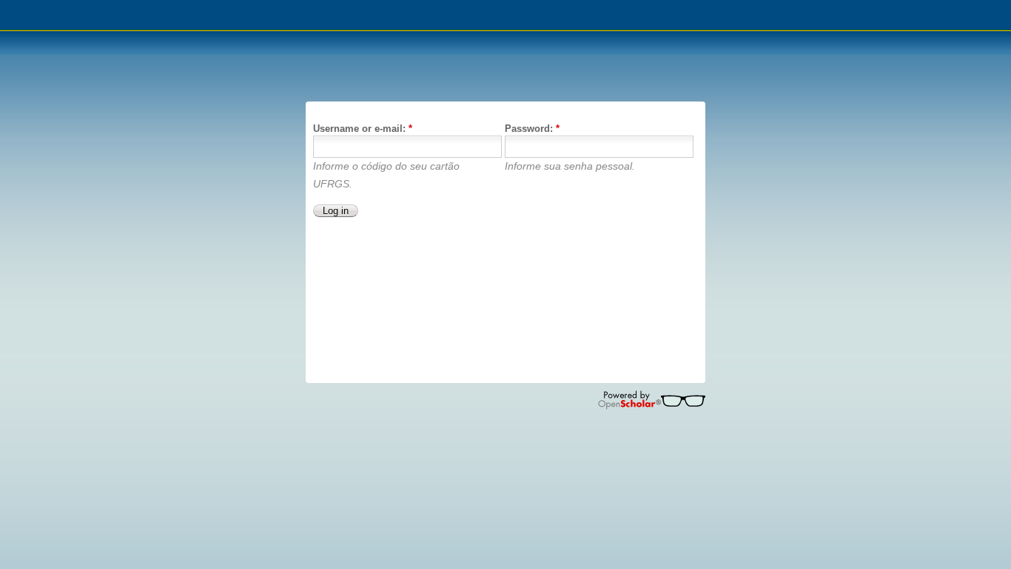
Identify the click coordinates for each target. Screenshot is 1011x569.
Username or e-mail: (362, 128)
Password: (532, 128)
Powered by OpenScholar (651, 400)
